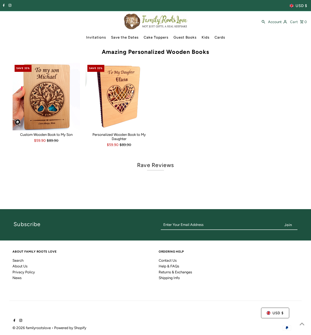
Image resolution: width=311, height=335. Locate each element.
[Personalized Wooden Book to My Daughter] (119, 96)
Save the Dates (125, 37)
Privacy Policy (23, 272)
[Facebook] (3, 5)
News (17, 278)
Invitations (96, 37)
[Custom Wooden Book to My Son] (46, 96)
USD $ (301, 5)
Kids (205, 37)
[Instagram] (9, 5)
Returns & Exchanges (175, 272)
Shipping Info (169, 278)
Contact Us (168, 260)
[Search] (263, 21)
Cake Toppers (156, 37)
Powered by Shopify (70, 328)
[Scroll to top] (302, 324)
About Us (20, 266)
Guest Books (185, 37)
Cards (220, 37)
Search (17, 260)
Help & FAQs (169, 266)
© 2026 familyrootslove (32, 328)
